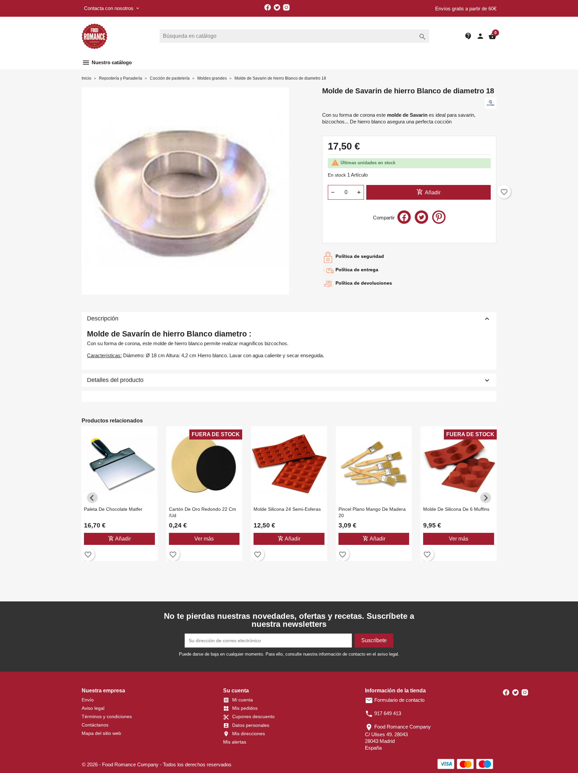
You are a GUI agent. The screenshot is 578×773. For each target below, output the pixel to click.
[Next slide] (485, 497)
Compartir (404, 217)
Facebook (268, 7)
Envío (88, 699)
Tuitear (421, 217)
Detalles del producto (289, 380)
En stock (337, 175)
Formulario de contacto (394, 700)
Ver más (204, 539)
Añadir (428, 192)
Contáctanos (95, 725)
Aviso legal (93, 708)
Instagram (286, 7)
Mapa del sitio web (101, 733)
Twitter (277, 7)
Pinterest (439, 217)
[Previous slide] (92, 497)
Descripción (289, 319)
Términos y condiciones (107, 716)
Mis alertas (234, 742)
